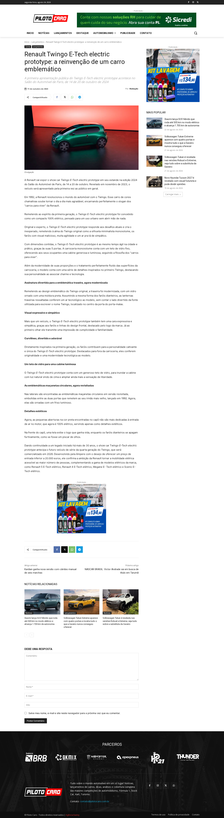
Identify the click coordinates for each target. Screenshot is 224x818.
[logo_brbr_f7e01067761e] (36, 757)
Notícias (28, 613)
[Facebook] (189, 2)
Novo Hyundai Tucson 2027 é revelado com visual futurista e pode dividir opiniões (180, 180)
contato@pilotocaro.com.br (94, 801)
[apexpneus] (127, 757)
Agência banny (72, 815)
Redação (134, 88)
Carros (27, 47)
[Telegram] (79, 97)
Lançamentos (37, 42)
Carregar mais (172, 194)
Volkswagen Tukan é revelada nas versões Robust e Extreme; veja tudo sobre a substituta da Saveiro (120, 621)
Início (26, 42)
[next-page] (32, 635)
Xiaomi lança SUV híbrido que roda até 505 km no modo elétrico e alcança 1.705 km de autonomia (40, 621)
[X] (198, 2)
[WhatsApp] (72, 97)
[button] (196, 33)
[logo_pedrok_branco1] (157, 757)
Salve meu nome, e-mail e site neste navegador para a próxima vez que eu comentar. (74, 713)
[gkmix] (66, 757)
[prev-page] (26, 635)
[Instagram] (193, 2)
